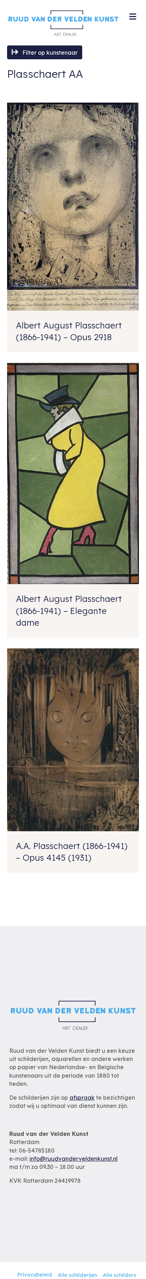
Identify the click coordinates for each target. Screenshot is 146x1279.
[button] (44, 52)
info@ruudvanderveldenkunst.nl (73, 1158)
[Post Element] (73, 227)
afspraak (82, 1097)
